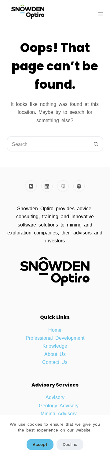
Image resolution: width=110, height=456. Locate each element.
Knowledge (54, 345)
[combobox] (48, 143)
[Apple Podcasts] (63, 186)
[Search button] (96, 144)
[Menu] (100, 14)
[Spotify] (79, 186)
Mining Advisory (59, 413)
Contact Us (55, 361)
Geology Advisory (59, 405)
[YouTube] (31, 186)
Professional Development (55, 337)
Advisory (55, 396)
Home (54, 329)
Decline (70, 444)
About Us (55, 353)
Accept (40, 444)
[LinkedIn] (47, 186)
